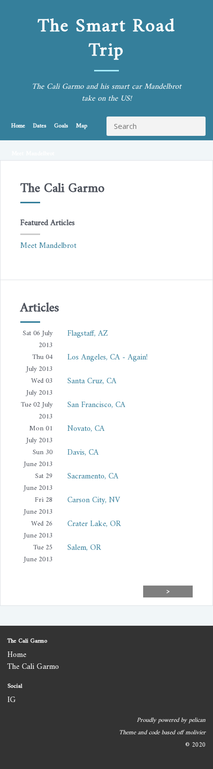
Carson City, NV (93, 500)
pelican (197, 720)
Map (81, 126)
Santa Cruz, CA (91, 381)
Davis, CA (83, 453)
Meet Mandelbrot (32, 154)
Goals (61, 126)
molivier (195, 732)
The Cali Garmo (33, 667)
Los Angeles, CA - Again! (107, 357)
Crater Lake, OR (94, 524)
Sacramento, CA (92, 476)
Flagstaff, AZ (87, 334)
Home (18, 126)
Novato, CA (86, 429)
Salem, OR (84, 548)
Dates (39, 126)
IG (11, 700)
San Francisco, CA (96, 405)
